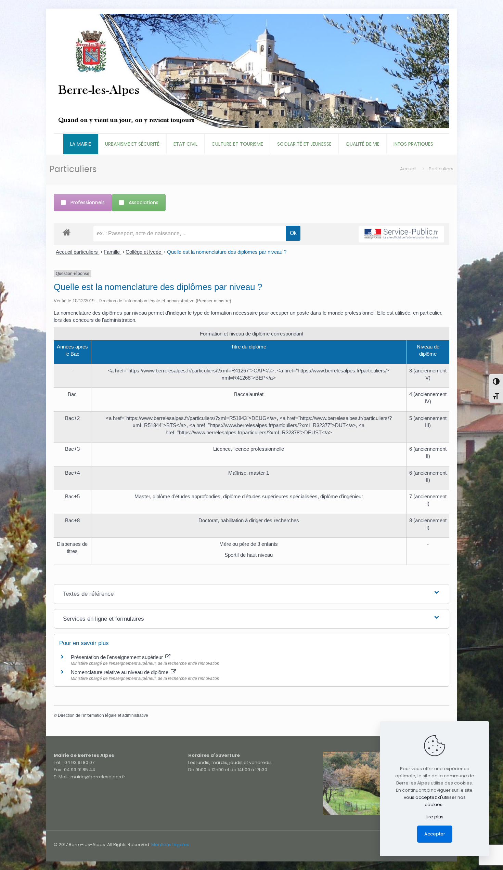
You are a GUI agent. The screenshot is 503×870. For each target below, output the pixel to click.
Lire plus (434, 817)
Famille (112, 252)
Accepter (434, 834)
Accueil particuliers (77, 252)
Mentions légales (170, 844)
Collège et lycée (144, 252)
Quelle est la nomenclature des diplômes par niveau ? (226, 252)
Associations (143, 202)
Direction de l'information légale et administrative (103, 715)
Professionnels (87, 202)
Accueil (408, 169)
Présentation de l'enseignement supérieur (117, 657)
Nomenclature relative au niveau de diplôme (120, 672)
